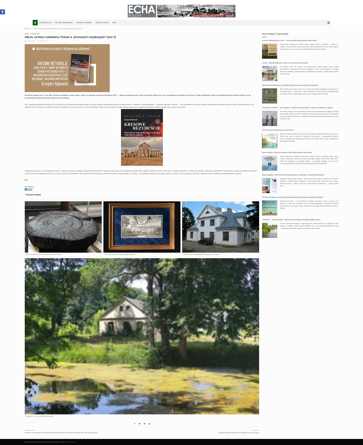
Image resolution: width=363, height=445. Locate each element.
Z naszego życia (45, 22)
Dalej (324, 49)
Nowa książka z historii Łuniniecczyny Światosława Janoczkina (287, 152)
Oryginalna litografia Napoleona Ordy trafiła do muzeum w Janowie (238, 432)
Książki (27, 33)
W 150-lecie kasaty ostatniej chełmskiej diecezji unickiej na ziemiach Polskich (292, 197)
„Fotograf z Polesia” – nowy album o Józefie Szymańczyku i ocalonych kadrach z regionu (297, 108)
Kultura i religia (102, 22)
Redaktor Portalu (30, 41)
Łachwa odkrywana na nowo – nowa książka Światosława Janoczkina (289, 40)
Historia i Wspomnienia (64, 22)
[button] (2, 11)
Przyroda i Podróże (84, 22)
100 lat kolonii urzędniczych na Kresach (278, 130)
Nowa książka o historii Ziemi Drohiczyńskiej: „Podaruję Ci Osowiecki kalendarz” (293, 175)
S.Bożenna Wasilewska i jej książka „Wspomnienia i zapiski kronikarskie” (290, 85)
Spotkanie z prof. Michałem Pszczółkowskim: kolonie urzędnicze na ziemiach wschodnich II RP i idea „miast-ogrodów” (61, 432)
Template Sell (71, 442)
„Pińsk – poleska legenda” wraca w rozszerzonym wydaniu (285, 63)
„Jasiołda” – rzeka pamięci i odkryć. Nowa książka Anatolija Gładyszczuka (291, 220)
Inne (114, 22)
